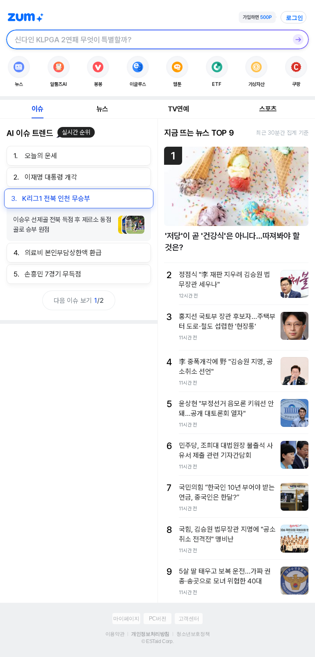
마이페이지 (126, 619)
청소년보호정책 (193, 634)
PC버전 (157, 619)
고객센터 (188, 619)
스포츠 (268, 109)
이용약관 (114, 634)
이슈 (37, 109)
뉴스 (102, 109)
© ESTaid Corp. (157, 641)
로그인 (294, 17)
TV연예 (178, 109)
